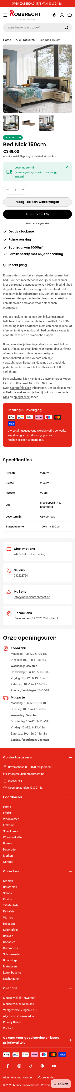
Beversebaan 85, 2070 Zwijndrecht (36, 618)
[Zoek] (66, 27)
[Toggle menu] (5, 15)
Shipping (25, 156)
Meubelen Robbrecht (26, 1085)
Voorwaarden (46, 1077)
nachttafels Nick (20, 388)
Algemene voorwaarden (18, 1077)
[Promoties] (54, 15)
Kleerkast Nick (25, 383)
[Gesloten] (67, 166)
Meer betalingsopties (37, 223)
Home (7, 40)
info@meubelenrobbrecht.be (32, 597)
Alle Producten (25, 40)
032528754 (21, 575)
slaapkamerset (52, 378)
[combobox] (37, 27)
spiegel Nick (22, 397)
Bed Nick (42, 383)
